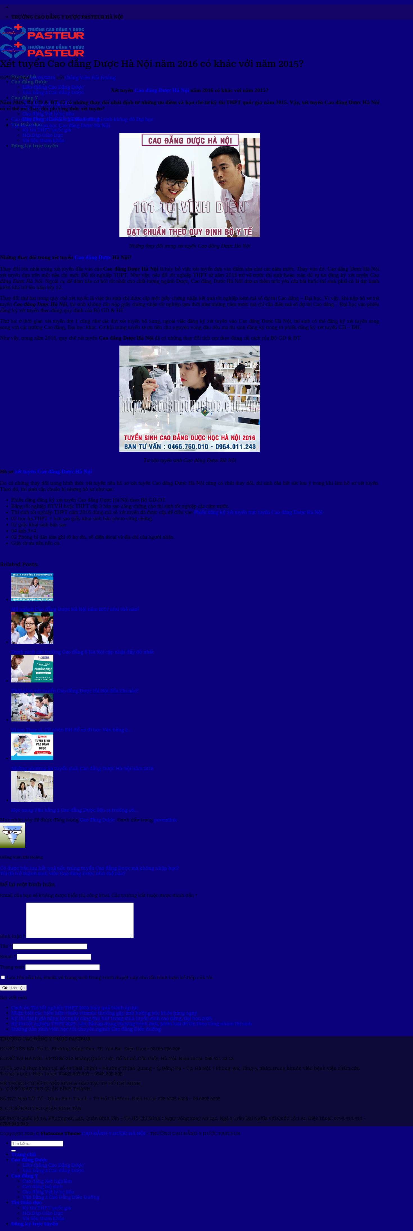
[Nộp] (13, 1151)
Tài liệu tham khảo (43, 140)
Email (8, 956)
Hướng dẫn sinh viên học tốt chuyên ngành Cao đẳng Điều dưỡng (86, 1029)
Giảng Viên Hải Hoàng (90, 77)
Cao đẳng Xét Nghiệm (47, 1181)
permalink (165, 820)
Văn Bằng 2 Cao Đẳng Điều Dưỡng (60, 1197)
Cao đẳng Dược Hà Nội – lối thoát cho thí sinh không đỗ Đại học (82, 119)
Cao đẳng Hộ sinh (42, 1186)
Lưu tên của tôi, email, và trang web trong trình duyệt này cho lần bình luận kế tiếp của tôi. (110, 977)
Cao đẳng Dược (29, 81)
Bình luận (12, 936)
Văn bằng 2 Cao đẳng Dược (53, 92)
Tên (6, 946)
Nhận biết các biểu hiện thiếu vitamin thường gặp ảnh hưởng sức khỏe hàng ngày (104, 1013)
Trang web (12, 967)
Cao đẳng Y (24, 98)
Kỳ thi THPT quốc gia (46, 130)
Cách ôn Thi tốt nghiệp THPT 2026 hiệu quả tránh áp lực (75, 1007)
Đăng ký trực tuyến (34, 146)
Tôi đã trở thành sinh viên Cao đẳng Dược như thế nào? (63, 873)
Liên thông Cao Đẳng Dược (53, 87)
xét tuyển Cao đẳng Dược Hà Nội (53, 471)
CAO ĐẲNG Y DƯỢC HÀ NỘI (114, 1133)
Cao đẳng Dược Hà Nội (162, 90)
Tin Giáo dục (26, 1202)
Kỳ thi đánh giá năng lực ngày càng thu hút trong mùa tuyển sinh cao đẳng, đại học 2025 (111, 1018)
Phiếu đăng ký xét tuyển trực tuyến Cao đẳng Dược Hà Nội (258, 512)
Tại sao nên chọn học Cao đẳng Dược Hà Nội (60, 125)
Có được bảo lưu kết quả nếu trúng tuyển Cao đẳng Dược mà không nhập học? (89, 868)
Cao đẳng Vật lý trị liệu (48, 114)
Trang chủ (23, 1154)
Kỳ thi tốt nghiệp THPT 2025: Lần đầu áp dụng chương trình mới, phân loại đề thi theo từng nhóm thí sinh (131, 1023)
